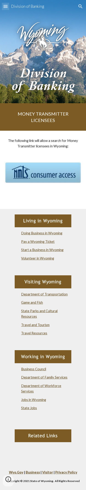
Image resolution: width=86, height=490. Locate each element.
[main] (43, 117)
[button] (5, 6)
